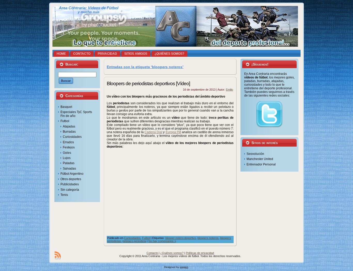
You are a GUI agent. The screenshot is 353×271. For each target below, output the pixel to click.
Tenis (64, 195)
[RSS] (58, 255)
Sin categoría (69, 190)
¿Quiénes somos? (171, 252)
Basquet (66, 107)
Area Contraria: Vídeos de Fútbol (88, 8)
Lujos (67, 158)
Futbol (64, 121)
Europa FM (173, 132)
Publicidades (69, 184)
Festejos (69, 147)
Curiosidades (72, 137)
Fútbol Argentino (71, 174)
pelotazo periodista (134, 241)
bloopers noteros (208, 238)
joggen (184, 267)
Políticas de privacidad (200, 252)
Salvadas (69, 168)
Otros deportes (70, 179)
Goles (67, 153)
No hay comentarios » (162, 241)
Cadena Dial (153, 132)
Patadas (68, 163)
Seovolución (255, 154)
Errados (68, 142)
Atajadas (69, 126)
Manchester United (260, 159)
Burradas (69, 131)
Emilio (229, 89)
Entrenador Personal (261, 164)
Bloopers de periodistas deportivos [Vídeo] (148, 83)
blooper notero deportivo (180, 238)
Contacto (152, 252)
